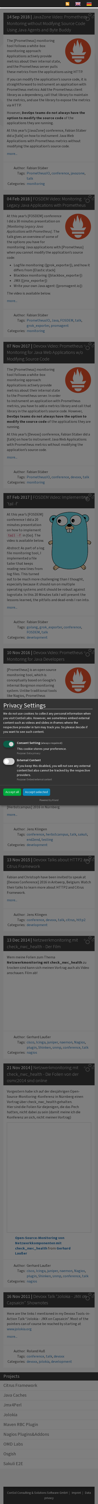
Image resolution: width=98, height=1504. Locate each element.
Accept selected (36, 792)
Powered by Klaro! (49, 800)
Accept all (12, 792)
